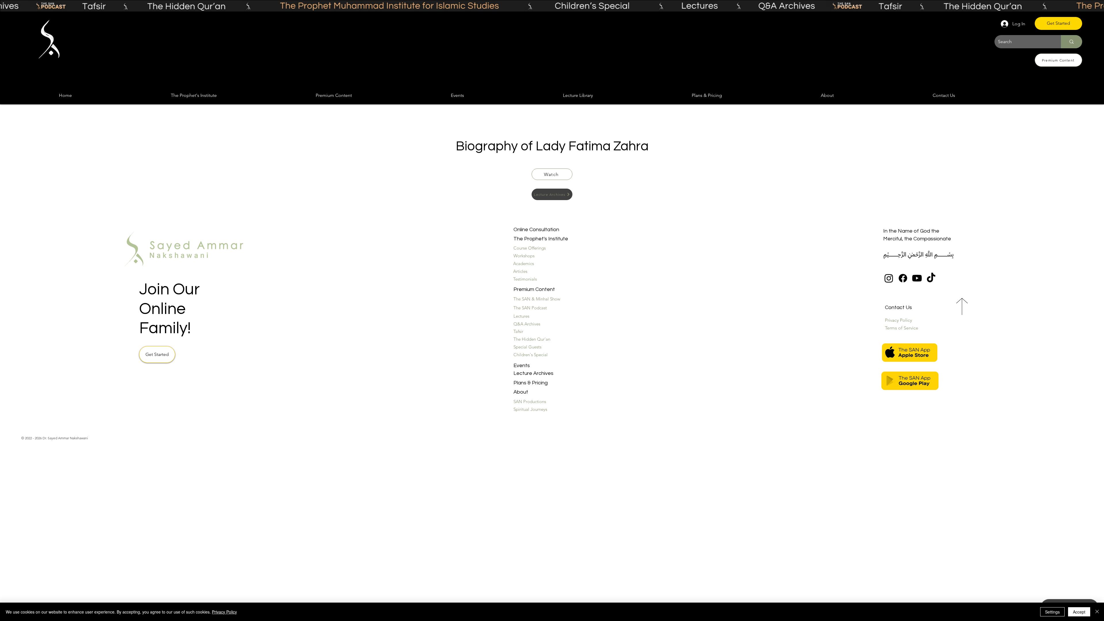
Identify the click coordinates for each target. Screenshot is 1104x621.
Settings (1052, 612)
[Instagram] (888, 278)
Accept (1079, 612)
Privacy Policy (224, 612)
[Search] (1071, 41)
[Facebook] (902, 278)
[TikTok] (931, 278)
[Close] (1097, 611)
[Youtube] (917, 278)
